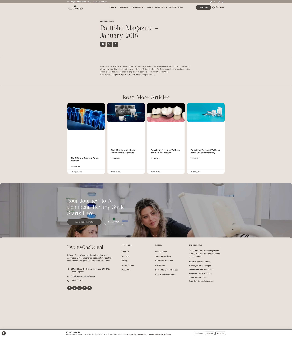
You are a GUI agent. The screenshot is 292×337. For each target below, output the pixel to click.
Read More (75, 166)
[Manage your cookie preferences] (4, 333)
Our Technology (127, 265)
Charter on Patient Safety (165, 274)
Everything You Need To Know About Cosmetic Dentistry (205, 151)
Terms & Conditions (163, 256)
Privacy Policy (161, 252)
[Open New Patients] (144, 7)
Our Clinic (125, 256)
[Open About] (115, 7)
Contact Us (125, 270)
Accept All (220, 333)
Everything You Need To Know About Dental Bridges (165, 151)
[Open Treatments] (129, 7)
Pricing (124, 261)
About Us (125, 252)
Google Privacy (166, 334)
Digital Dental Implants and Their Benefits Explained (123, 151)
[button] (103, 44)
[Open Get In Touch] (166, 7)
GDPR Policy (160, 265)
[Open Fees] (152, 7)
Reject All (210, 333)
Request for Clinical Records (166, 270)
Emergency (220, 7)
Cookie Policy (142, 334)
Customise (199, 333)
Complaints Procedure (164, 261)
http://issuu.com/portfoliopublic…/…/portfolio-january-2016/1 (126, 74)
